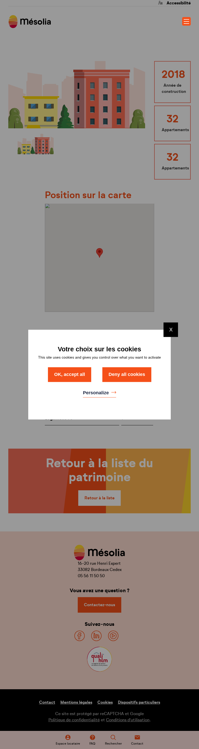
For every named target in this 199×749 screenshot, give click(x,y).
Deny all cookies (127, 374)
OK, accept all (69, 374)
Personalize (96, 393)
